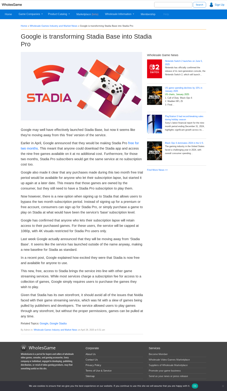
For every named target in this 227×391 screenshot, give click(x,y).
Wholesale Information (118, 14)
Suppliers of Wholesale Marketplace (168, 365)
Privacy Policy (93, 365)
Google (44, 323)
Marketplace (87, 14)
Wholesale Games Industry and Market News (53, 25)
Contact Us (92, 359)
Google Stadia (58, 323)
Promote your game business (165, 370)
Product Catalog (58, 14)
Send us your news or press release (168, 376)
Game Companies (30, 14)
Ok (194, 386)
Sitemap (90, 376)
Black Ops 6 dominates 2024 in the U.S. (184, 143)
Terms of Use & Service (99, 370)
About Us (91, 354)
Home (8, 14)
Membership (148, 14)
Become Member (158, 354)
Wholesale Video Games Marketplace (169, 359)
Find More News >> (157, 170)
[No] (223, 386)
